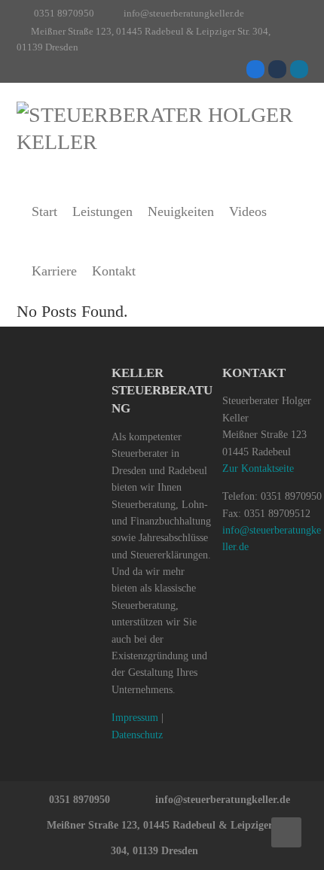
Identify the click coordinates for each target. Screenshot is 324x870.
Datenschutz (137, 735)
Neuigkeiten (181, 211)
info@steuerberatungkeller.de (184, 13)
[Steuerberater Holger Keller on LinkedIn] (299, 69)
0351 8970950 (64, 13)
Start (44, 211)
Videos (248, 211)
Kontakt (114, 270)
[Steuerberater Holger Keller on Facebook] (255, 69)
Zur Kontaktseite (258, 468)
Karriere (54, 270)
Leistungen (102, 211)
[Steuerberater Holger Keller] (162, 129)
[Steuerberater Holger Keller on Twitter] (277, 69)
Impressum (135, 717)
